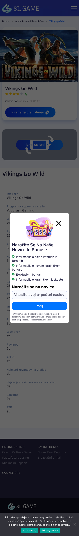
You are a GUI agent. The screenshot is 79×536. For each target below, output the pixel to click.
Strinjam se (29, 530)
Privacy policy (50, 530)
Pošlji (40, 306)
